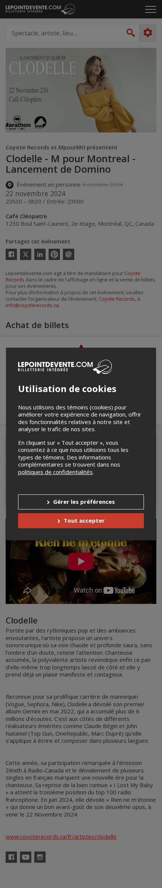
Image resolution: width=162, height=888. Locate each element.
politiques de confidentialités (55, 472)
